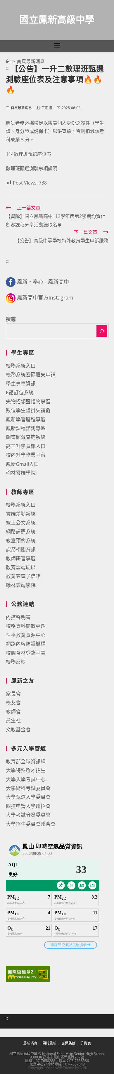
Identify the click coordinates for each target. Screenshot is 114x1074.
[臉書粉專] (10, 281)
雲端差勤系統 (21, 513)
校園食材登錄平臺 (26, 653)
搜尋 (11, 319)
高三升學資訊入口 (26, 446)
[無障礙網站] (28, 973)
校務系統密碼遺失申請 (31, 374)
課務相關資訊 (21, 549)
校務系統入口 (21, 365)
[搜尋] (101, 331)
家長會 (13, 693)
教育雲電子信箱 (23, 576)
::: (7, 68)
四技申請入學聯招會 (28, 806)
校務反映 (16, 661)
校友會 (13, 702)
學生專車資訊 (21, 383)
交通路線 (68, 1043)
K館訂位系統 (20, 392)
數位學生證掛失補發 (28, 410)
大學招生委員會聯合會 (31, 824)
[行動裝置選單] (57, 46)
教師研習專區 (21, 558)
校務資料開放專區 (26, 626)
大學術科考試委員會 (28, 788)
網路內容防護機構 (26, 643)
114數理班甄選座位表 (28, 154)
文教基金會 (18, 729)
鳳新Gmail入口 (22, 464)
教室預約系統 (21, 540)
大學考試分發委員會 (28, 814)
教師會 (13, 711)
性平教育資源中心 (26, 635)
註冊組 (47, 107)
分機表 (85, 1043)
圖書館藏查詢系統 (26, 437)
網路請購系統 (21, 531)
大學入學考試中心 (26, 779)
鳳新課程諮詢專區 (26, 428)
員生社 (13, 720)
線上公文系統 (21, 522)
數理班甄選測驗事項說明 (31, 168)
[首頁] (8, 61)
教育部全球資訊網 (26, 761)
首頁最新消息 (21, 107)
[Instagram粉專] (10, 297)
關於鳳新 (49, 1043)
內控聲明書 (18, 617)
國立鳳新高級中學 (57, 19)
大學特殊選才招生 (26, 770)
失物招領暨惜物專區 (28, 401)
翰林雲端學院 (21, 472)
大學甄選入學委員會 (28, 797)
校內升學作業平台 (26, 454)
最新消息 (30, 1043)
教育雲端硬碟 (21, 567)
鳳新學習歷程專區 (26, 419)
